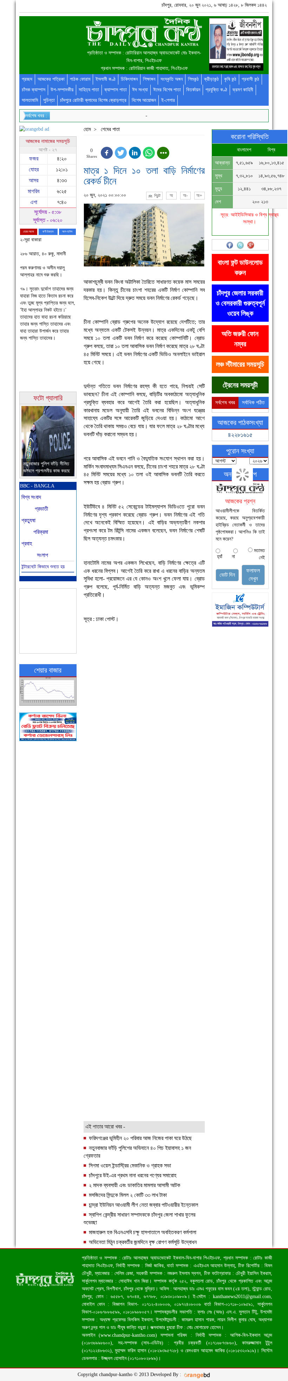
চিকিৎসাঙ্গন (129, 79)
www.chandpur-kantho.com (127, 1335)
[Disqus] (144, 850)
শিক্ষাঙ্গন (149, 79)
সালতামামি (30, 100)
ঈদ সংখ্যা (140, 89)
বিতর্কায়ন (193, 89)
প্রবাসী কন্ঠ (250, 79)
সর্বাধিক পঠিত (253, 402)
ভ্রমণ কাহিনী (243, 89)
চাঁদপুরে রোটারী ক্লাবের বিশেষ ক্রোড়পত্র (93, 100)
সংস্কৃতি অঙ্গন (172, 79)
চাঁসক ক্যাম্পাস (33, 89)
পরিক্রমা (40, 532)
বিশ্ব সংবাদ (31, 497)
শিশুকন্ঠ (193, 79)
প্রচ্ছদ (27, 79)
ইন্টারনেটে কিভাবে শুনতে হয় (43, 566)
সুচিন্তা (49, 100)
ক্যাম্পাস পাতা (115, 89)
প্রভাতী (41, 509)
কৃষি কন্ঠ (230, 79)
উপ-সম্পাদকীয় (62, 89)
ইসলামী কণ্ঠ (106, 79)
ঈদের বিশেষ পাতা (167, 89)
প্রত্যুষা (28, 520)
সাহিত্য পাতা (89, 89)
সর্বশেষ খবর (225, 402)
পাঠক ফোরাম (80, 79)
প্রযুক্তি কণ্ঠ (216, 89)
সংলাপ (42, 555)
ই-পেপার (168, 100)
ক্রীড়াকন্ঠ (211, 79)
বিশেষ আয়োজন (144, 100)
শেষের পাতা (110, 129)
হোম (87, 129)
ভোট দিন (227, 575)
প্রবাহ (26, 543)
